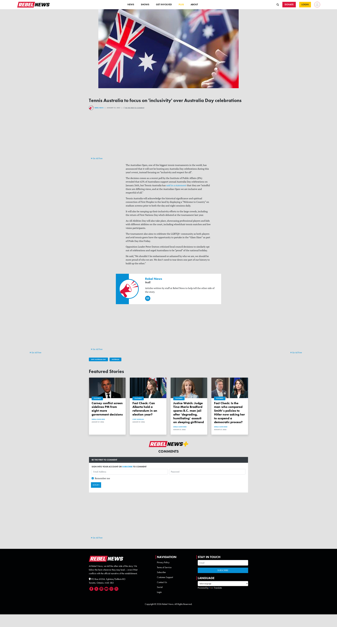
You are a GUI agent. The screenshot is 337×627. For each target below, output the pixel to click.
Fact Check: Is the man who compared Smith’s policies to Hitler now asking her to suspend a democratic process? (229, 412)
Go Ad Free (36, 352)
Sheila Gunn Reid (98, 419)
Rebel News (99, 108)
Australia (115, 359)
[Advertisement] (40, 310)
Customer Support (165, 577)
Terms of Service (164, 567)
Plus (181, 4)
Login (159, 592)
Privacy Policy (163, 562)
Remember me (102, 478)
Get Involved (164, 4)
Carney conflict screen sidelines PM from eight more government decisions (107, 408)
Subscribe (161, 572)
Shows (145, 4)
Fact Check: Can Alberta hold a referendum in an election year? (144, 408)
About (194, 4)
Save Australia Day (98, 359)
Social (160, 587)
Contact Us (162, 582)
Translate (218, 587)
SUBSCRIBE (127, 466)
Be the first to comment (134, 108)
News (130, 4)
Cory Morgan (138, 419)
